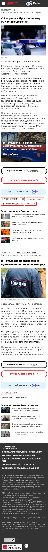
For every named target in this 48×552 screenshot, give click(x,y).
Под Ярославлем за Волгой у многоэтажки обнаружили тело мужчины (28, 215)
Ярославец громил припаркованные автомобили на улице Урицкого (26, 417)
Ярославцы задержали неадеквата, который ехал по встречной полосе (25, 409)
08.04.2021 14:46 (8, 10)
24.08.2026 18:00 (8, 252)
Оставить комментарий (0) (24, 180)
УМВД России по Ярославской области (19, 299)
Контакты (29, 464)
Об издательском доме (14, 452)
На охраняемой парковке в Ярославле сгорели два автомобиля (26, 231)
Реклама (6, 455)
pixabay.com (6, 57)
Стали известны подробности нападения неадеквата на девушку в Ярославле (27, 425)
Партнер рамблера (23, 540)
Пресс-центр (35, 452)
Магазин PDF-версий (24, 455)
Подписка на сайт (12, 464)
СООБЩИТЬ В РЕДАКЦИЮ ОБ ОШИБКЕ (20, 468)
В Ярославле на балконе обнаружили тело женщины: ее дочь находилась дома (22, 146)
